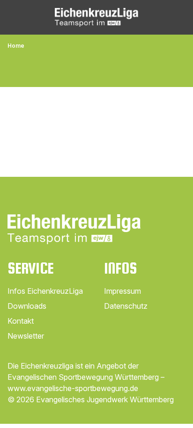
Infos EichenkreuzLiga (45, 291)
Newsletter (25, 336)
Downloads (26, 306)
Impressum (122, 291)
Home (15, 45)
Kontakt (20, 321)
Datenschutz (126, 306)
